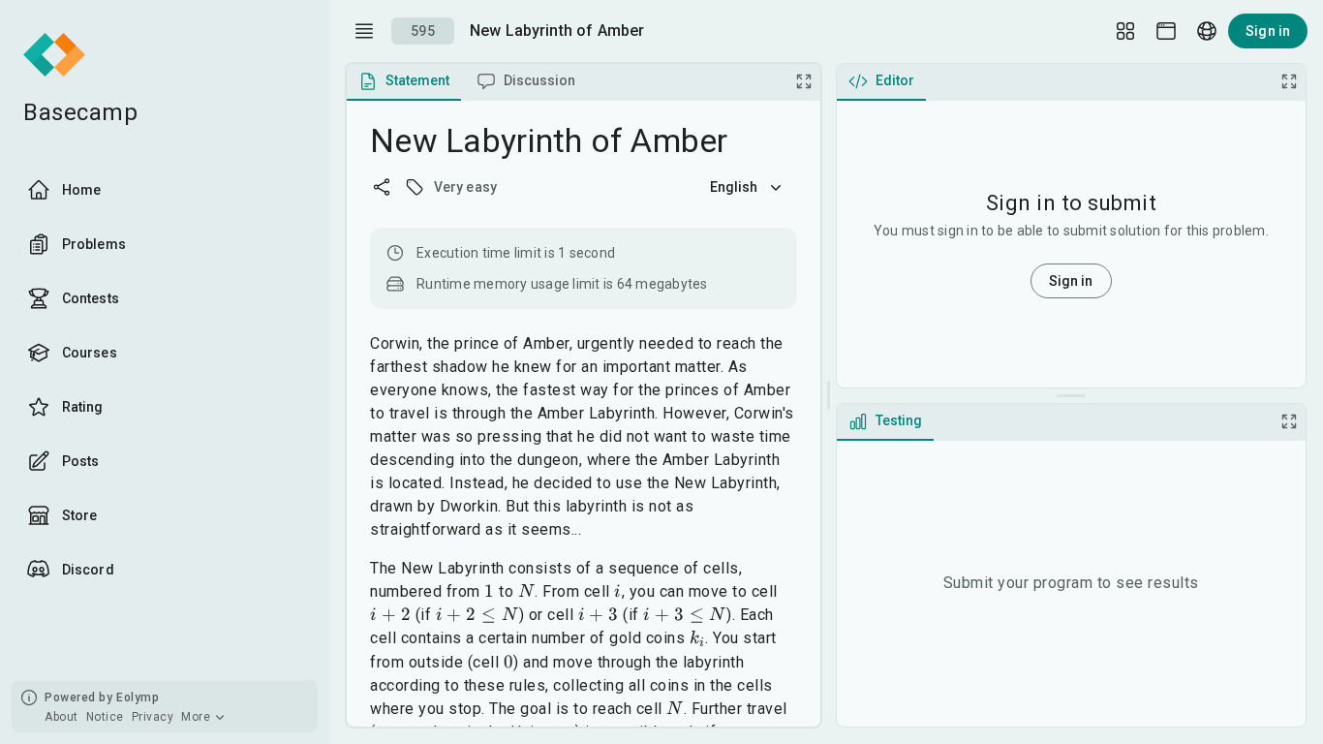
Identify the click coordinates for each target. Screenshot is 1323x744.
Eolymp (137, 697)
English (734, 187)
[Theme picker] (1166, 31)
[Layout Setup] (1125, 31)
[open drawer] (364, 31)
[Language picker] (1206, 31)
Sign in (1268, 31)
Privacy (153, 717)
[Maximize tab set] (804, 81)
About (61, 717)
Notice (105, 717)
